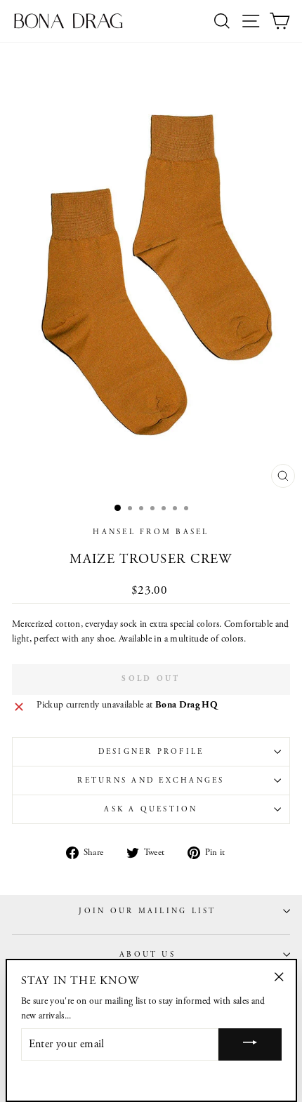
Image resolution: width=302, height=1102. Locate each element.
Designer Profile (151, 752)
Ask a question (150, 809)
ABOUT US (147, 955)
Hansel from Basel (151, 532)
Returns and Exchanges (150, 780)
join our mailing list (147, 911)
